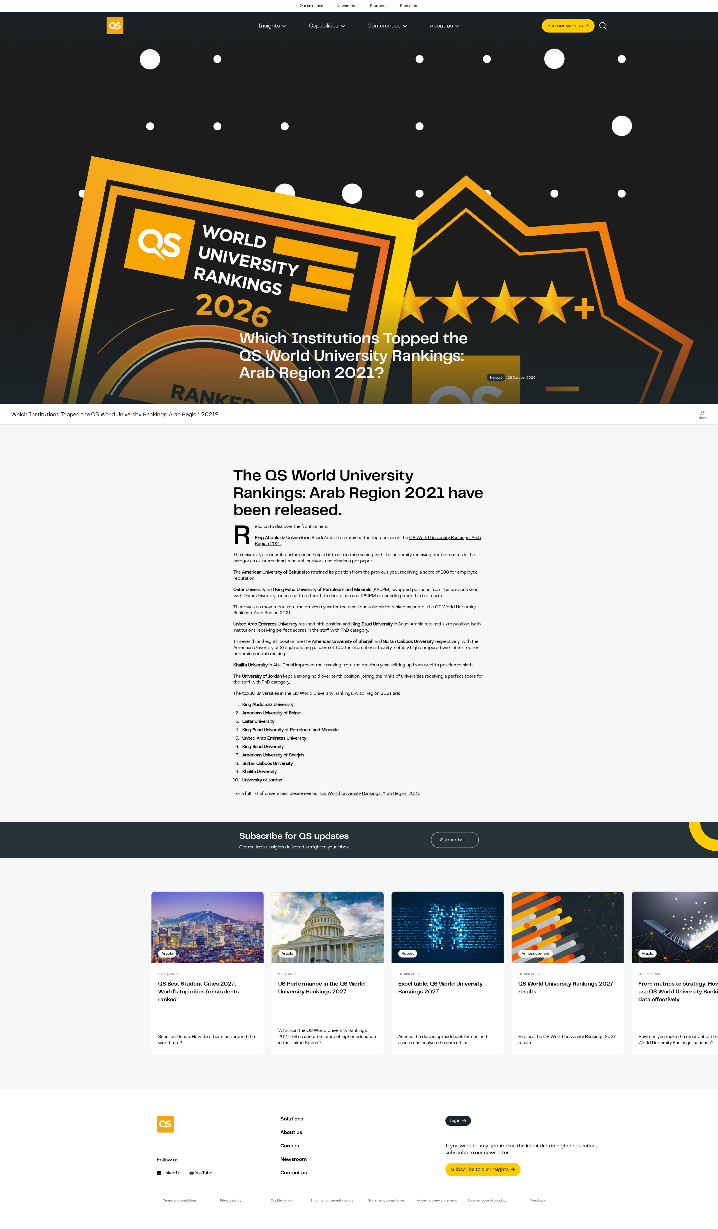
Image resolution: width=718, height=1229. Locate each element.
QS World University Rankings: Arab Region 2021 (369, 793)
